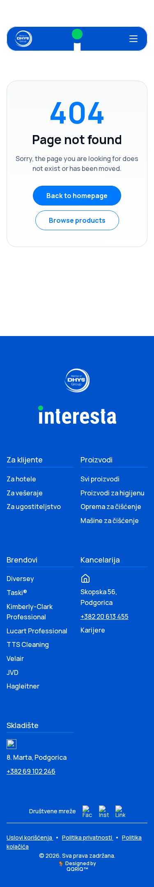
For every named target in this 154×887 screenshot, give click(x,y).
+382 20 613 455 (104, 616)
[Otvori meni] (133, 39)
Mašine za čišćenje (109, 520)
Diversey (20, 578)
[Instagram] (104, 812)
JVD (12, 672)
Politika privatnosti (87, 837)
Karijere (92, 630)
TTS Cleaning (28, 644)
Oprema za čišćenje (110, 506)
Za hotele (21, 478)
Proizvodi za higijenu (112, 492)
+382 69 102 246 (31, 771)
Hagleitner (23, 686)
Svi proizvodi (100, 478)
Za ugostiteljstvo (34, 506)
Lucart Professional (37, 630)
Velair (15, 658)
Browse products (77, 220)
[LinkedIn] (120, 812)
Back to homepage (77, 195)
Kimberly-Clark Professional (30, 612)
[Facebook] (87, 812)
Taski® (17, 592)
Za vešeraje (25, 492)
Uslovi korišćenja (30, 837)
